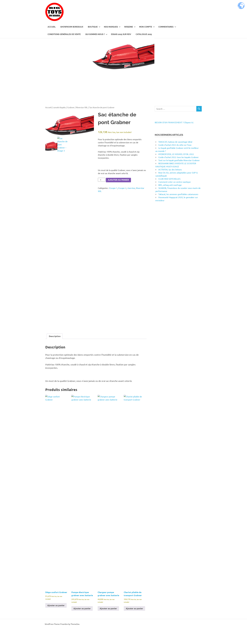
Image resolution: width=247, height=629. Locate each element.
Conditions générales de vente (64, 34)
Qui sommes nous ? (95, 34)
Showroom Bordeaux (71, 27)
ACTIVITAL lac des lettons (170, 169)
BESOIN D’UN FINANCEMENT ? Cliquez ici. (174, 122)
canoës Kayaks (59, 107)
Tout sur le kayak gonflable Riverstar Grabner (179, 160)
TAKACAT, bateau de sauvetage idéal (175, 141)
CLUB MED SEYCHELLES (169, 178)
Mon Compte (145, 27)
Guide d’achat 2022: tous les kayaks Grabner (178, 157)
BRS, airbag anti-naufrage (170, 185)
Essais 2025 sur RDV (121, 34)
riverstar (131, 188)
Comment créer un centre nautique (174, 182)
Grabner (70, 107)
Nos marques (111, 27)
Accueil (52, 27)
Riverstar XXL (82, 107)
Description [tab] (54, 336)
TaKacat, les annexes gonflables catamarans (178, 194)
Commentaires (165, 27)
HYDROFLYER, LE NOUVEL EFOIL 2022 (176, 154)
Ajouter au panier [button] (56, 605)
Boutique (93, 27)
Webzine (128, 27)
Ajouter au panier (118, 180)
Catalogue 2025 (144, 34)
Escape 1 (113, 188)
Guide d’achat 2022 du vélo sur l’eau (174, 145)
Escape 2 (122, 188)
